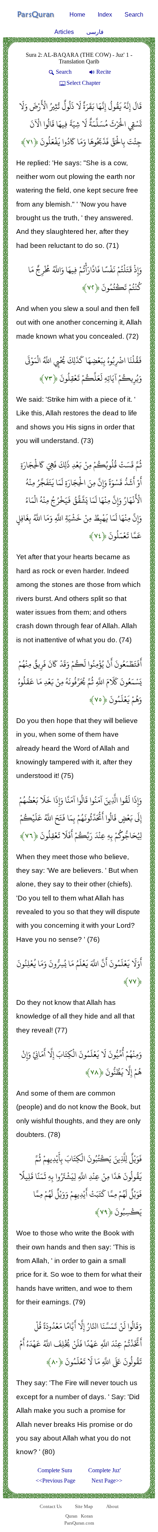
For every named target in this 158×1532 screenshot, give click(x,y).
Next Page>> (106, 1480)
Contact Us (51, 1506)
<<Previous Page (55, 1480)
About (112, 1506)
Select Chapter (83, 83)
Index (105, 14)
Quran (71, 1516)
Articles (64, 32)
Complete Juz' (104, 1470)
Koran (87, 1516)
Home (77, 14)
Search (134, 14)
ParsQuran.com (79, 1523)
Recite (103, 72)
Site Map (84, 1506)
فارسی (95, 32)
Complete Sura (54, 1470)
